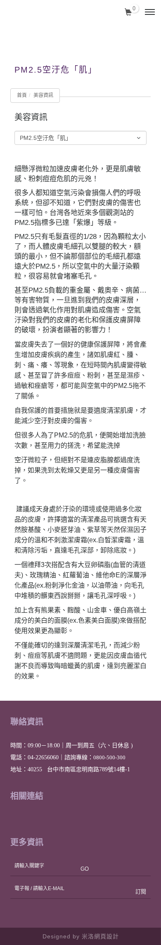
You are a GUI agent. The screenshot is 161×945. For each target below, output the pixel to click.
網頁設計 (106, 936)
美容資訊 (43, 95)
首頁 (22, 95)
